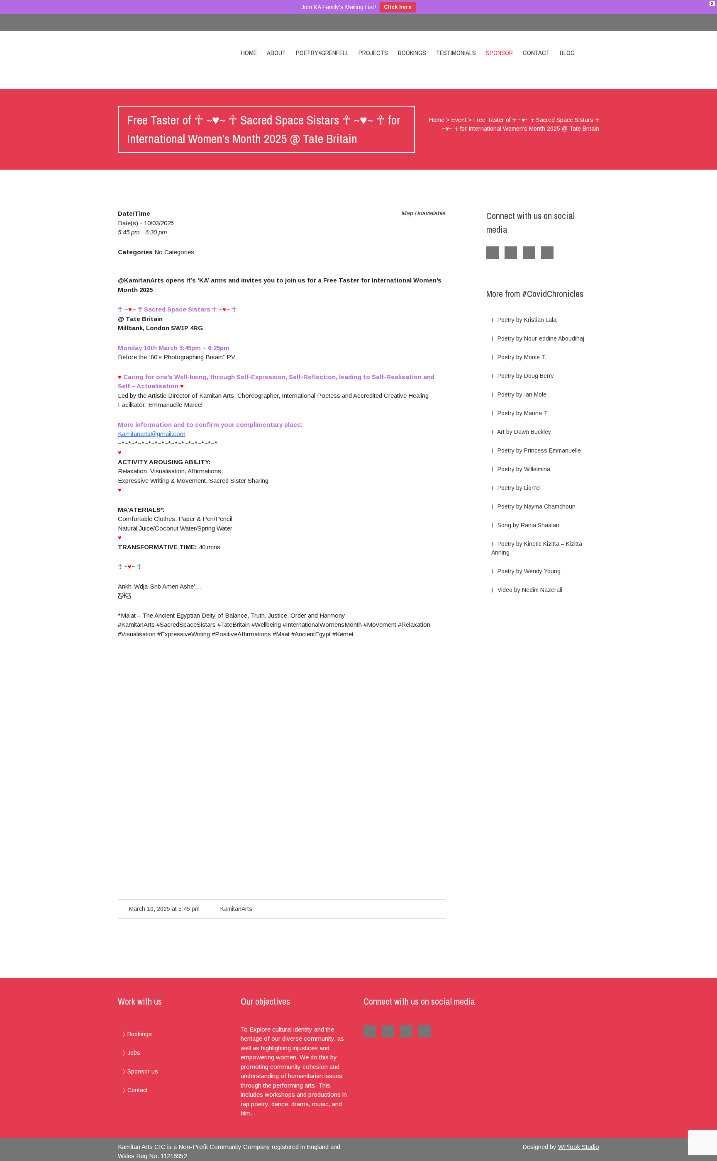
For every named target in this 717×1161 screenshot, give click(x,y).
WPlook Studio (578, 1146)
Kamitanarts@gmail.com (151, 433)
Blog (567, 52)
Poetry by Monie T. (522, 357)
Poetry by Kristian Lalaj (528, 319)
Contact (536, 52)
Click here (398, 7)
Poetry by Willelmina (524, 469)
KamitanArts (236, 908)
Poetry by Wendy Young (529, 571)
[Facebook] (574, 22)
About (276, 52)
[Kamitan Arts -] (167, 59)
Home (249, 52)
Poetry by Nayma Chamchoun (537, 506)
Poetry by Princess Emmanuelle (539, 450)
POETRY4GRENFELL (322, 52)
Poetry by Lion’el (519, 487)
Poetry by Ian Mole (522, 394)
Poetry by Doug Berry (526, 375)
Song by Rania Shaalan (528, 525)
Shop (592, 52)
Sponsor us (142, 1071)
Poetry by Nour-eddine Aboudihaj (541, 338)
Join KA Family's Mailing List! (338, 7)
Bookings (412, 52)
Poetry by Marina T (523, 413)
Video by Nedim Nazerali (530, 590)
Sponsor (499, 52)
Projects (373, 52)
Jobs (133, 1052)
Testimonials (456, 52)
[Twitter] (591, 22)
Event (458, 120)
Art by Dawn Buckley (524, 431)
